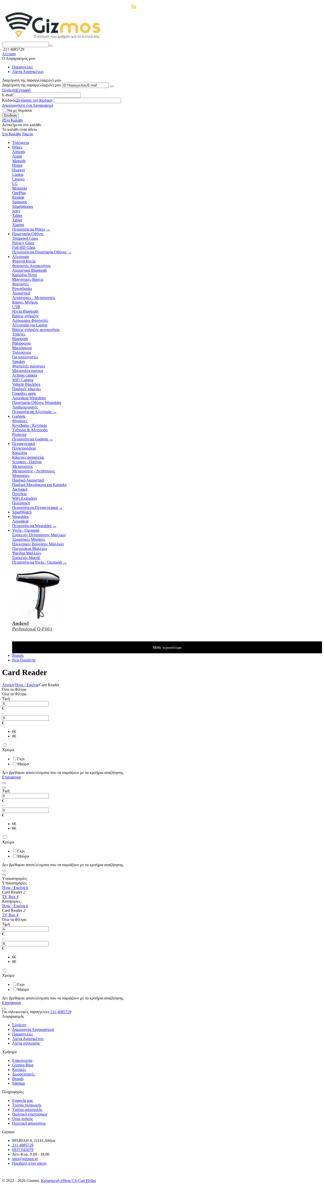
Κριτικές (19, 1069)
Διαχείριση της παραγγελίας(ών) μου (31, 85)
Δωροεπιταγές (23, 1074)
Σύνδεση (9, 90)
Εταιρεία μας (22, 1100)
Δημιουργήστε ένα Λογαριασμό (27, 105)
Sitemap (18, 1083)
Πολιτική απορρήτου (29, 1123)
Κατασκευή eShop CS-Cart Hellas (68, 1180)
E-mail (7, 95)
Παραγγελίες (22, 67)
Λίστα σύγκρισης (26, 1043)
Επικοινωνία (22, 1060)
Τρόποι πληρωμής (27, 1105)
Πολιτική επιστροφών (29, 1114)
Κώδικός (9, 100)
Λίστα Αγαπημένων (28, 71)
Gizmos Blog (22, 1065)
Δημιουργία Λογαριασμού (33, 1029)
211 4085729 (60, 1012)
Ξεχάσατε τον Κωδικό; (34, 100)
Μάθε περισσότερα (167, 647)
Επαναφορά (11, 777)
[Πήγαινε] (112, 86)
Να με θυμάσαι (19, 110)
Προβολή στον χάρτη (29, 1163)
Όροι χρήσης (22, 1119)
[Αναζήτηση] (51, 45)
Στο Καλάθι (11, 134)
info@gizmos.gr (25, 1159)
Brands (18, 1079)
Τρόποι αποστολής (27, 1109)
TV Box (10, 897)
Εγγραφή (23, 90)
